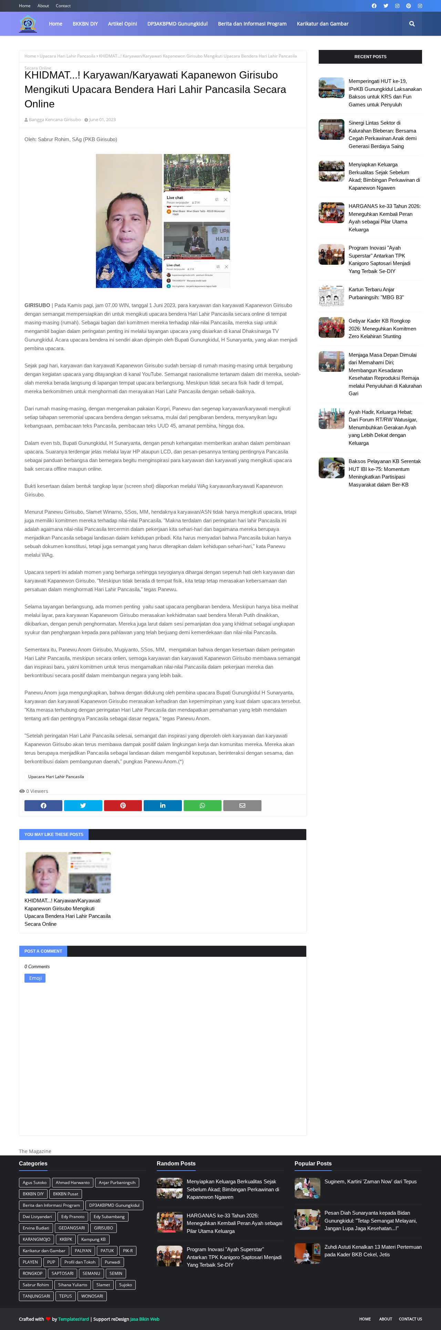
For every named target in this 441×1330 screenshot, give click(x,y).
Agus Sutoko (35, 1182)
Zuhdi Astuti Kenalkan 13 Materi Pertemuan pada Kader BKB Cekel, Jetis (373, 1251)
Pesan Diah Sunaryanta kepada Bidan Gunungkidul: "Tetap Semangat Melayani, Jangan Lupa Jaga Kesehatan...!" (371, 1220)
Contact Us (410, 1318)
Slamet (103, 1285)
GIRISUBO (103, 1228)
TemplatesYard (73, 1319)
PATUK (107, 1251)
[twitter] (386, 6)
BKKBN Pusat (65, 1194)
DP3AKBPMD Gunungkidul (114, 1205)
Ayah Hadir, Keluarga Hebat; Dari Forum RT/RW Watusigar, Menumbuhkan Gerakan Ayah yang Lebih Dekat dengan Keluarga (383, 427)
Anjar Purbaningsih (117, 1182)
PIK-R (128, 1251)
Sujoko (125, 1285)
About (43, 6)
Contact (63, 6)
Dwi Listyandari (37, 1216)
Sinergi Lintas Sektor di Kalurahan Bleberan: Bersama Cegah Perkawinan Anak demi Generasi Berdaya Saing (383, 134)
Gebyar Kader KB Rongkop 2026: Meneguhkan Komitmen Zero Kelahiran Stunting (382, 328)
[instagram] (397, 6)
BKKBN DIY (33, 1194)
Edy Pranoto (72, 1216)
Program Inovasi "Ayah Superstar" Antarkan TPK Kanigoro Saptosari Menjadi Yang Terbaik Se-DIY (379, 259)
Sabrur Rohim (36, 1285)
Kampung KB (93, 1239)
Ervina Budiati (36, 1228)
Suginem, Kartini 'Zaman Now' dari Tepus (371, 1181)
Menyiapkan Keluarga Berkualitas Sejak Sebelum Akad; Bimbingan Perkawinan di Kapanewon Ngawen (384, 176)
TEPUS (65, 1296)
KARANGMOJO (36, 1239)
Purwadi (112, 1262)
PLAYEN (30, 1262)
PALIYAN (83, 1251)
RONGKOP (32, 1273)
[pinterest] (408, 6)
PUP (51, 1262)
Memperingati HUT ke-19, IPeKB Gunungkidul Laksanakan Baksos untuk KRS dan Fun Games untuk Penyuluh (385, 92)
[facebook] (374, 6)
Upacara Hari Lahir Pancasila (67, 56)
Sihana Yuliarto (72, 1285)
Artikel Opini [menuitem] (122, 23)
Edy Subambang (109, 1216)
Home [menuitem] (55, 23)
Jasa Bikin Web (145, 1319)
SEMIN (116, 1273)
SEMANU (91, 1273)
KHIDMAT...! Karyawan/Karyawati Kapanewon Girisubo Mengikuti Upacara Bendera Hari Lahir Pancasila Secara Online (67, 912)
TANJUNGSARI (36, 1296)
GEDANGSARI (72, 1228)
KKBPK (66, 1239)
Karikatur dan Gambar (44, 1251)
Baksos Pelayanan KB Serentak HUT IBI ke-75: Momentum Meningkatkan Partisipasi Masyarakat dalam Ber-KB (385, 473)
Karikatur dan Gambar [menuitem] (323, 23)
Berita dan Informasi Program (51, 1205)
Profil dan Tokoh (79, 1262)
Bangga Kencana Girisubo (55, 119)
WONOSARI (92, 1296)
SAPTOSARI (62, 1273)
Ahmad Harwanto (73, 1182)
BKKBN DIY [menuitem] (85, 23)
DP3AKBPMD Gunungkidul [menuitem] (177, 23)
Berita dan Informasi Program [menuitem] (252, 23)
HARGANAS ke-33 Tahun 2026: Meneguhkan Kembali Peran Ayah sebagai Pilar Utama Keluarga (385, 217)
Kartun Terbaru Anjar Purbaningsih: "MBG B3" (376, 293)
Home (25, 6)
